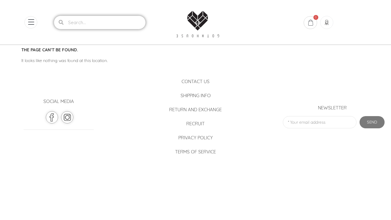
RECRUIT (195, 124)
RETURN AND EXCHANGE (195, 109)
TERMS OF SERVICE (195, 152)
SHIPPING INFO (196, 95)
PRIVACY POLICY (195, 138)
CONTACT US (195, 81)
